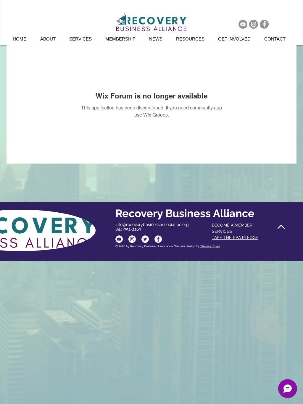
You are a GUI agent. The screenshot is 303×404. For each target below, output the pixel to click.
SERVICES (222, 231)
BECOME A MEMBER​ (232, 225)
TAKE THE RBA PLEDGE (235, 237)
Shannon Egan (210, 246)
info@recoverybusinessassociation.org (152, 224)
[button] (83, 39)
